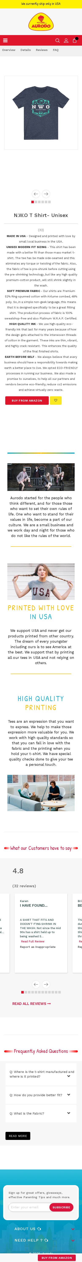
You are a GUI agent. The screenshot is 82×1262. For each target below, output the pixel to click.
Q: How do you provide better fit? (36, 1095)
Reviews (42, 50)
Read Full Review (33, 941)
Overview (8, 50)
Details (26, 50)
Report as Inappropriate (38, 947)
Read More (18, 1136)
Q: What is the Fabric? (27, 1113)
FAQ (55, 50)
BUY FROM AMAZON (57, 1257)
